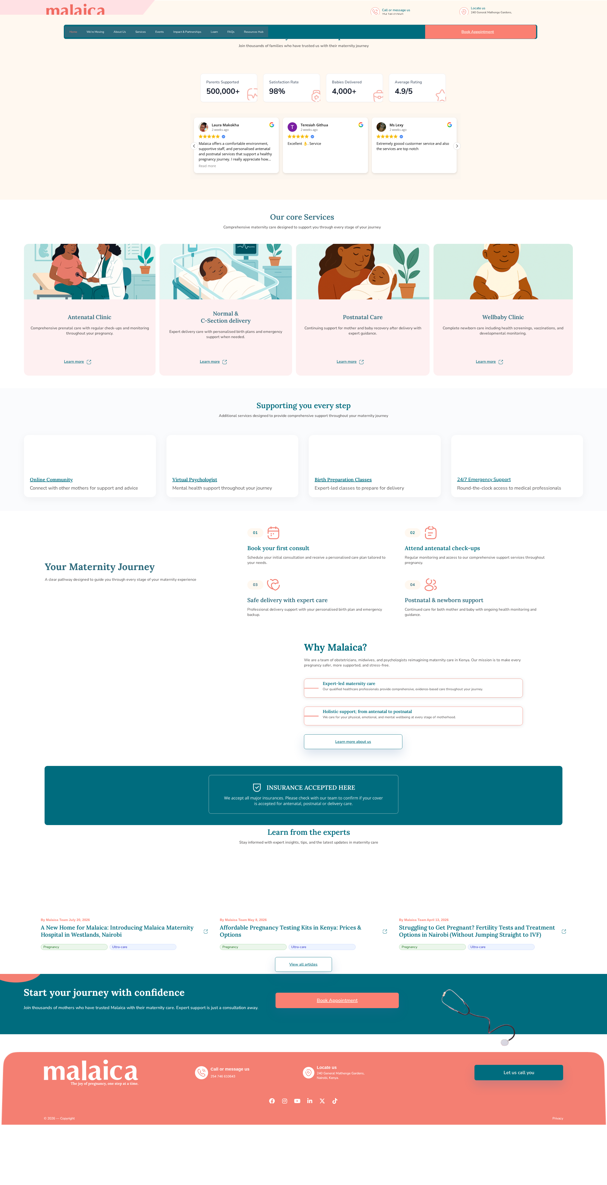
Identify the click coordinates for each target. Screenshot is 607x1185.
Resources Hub (253, 32)
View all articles (303, 964)
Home (73, 32)
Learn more (74, 361)
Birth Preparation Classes (343, 479)
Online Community (51, 479)
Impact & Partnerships (187, 32)
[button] (456, 146)
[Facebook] (272, 1101)
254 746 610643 (392, 14)
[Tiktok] (334, 1101)
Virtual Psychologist (194, 479)
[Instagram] (284, 1101)
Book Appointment (477, 31)
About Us (120, 32)
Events (159, 32)
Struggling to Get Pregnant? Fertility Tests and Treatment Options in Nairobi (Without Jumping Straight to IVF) (477, 931)
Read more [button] (207, 166)
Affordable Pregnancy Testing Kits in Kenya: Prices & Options (290, 931)
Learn (214, 32)
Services (140, 32)
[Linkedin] (309, 1101)
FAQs (231, 32)
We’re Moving (95, 32)
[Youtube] (297, 1101)
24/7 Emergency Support (484, 479)
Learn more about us (353, 741)
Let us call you (519, 1072)
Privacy (557, 1118)
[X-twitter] (322, 1101)
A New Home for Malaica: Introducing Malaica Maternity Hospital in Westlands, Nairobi (117, 931)
